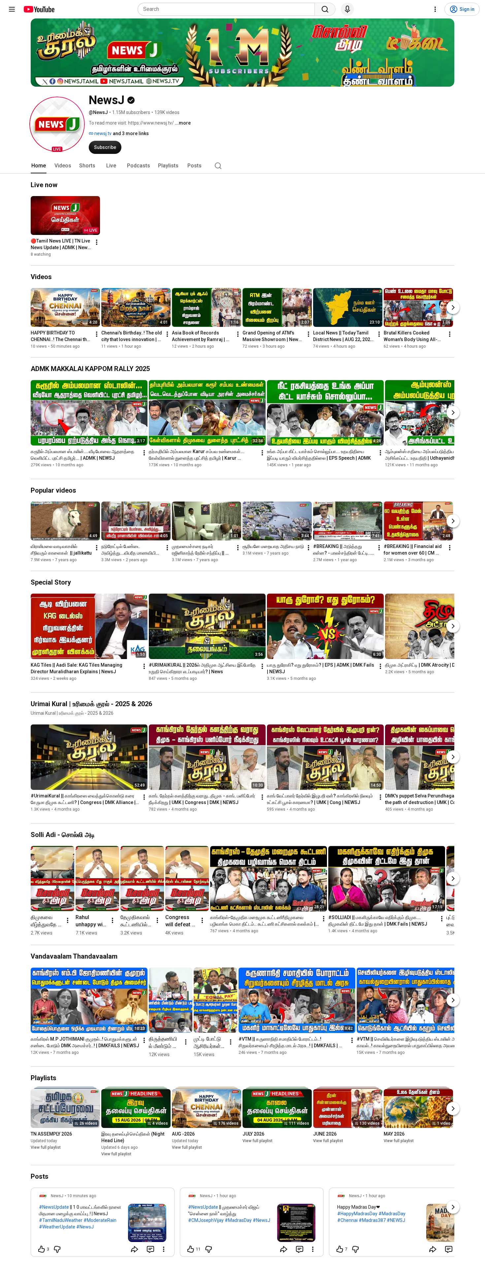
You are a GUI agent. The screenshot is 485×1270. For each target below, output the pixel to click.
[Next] (453, 307)
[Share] (134, 1249)
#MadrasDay (238, 1220)
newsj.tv (102, 133)
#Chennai (347, 1220)
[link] (102, 1224)
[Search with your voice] (347, 9)
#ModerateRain (99, 1220)
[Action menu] (163, 1249)
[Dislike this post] (57, 1249)
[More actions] (96, 242)
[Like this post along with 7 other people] (340, 1249)
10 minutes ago (81, 1196)
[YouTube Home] (38, 9)
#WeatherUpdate (57, 1226)
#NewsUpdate (54, 1207)
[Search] (325, 9)
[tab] (39, 166)
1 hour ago (226, 1196)
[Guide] (12, 9)
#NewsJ (85, 1226)
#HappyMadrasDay (357, 1213)
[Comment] (150, 1249)
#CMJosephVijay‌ (206, 1220)
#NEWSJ (396, 1220)
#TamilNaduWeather (60, 1220)
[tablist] (242, 166)
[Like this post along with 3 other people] (41, 1249)
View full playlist (46, 1147)
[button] (57, 124)
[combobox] (228, 9)
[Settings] (435, 9)
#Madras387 (372, 1220)
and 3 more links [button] (131, 133)
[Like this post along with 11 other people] (190, 1249)
